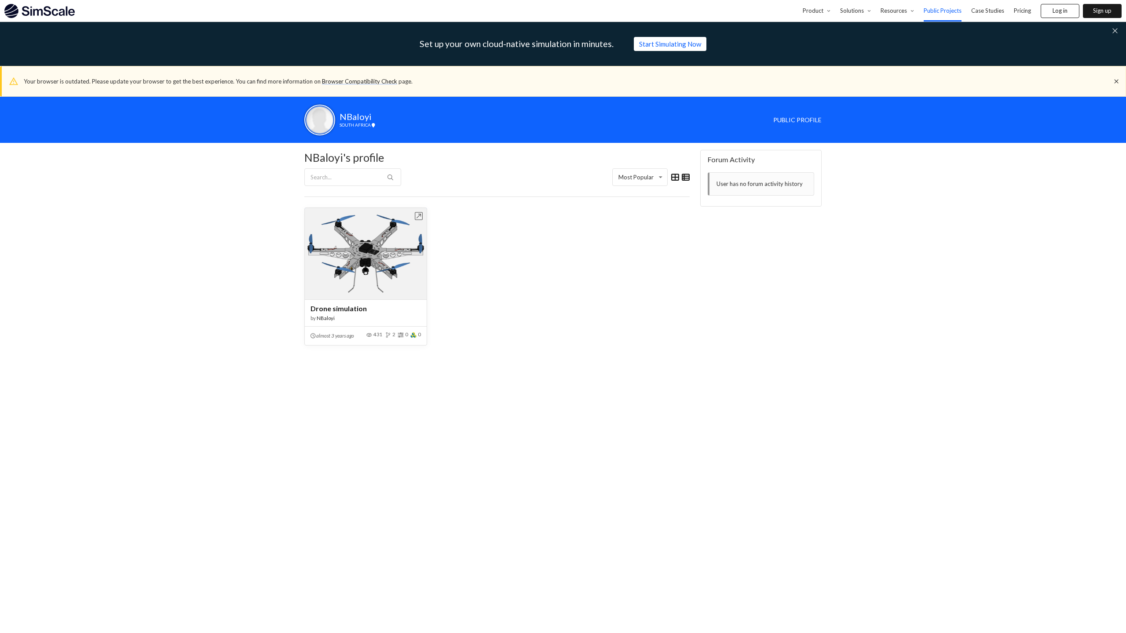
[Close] (1116, 81)
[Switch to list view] (686, 177)
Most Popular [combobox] (636, 177)
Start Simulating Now (670, 44)
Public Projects (942, 10)
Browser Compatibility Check (359, 81)
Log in (1060, 10)
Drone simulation (339, 308)
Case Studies (987, 10)
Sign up (1102, 10)
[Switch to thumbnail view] (675, 177)
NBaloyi (326, 318)
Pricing (1022, 10)
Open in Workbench (419, 216)
